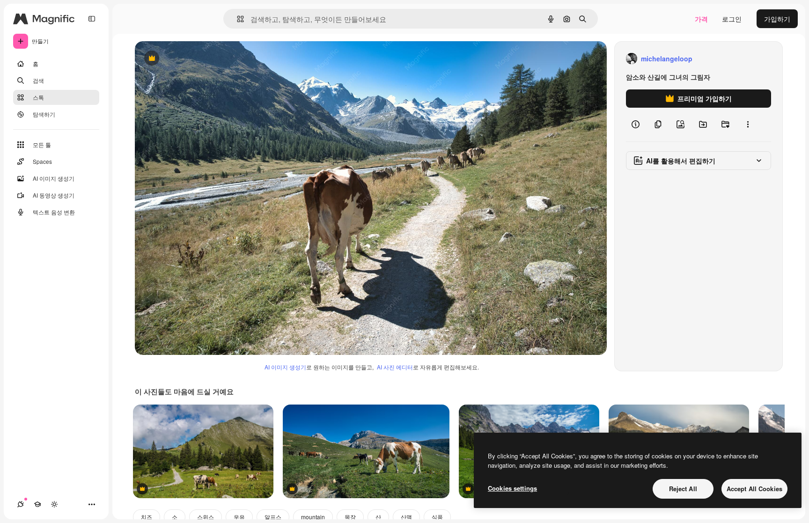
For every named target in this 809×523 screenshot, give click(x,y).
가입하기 (777, 18)
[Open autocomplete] (237, 18)
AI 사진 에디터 (395, 367)
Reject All (683, 488)
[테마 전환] (54, 504)
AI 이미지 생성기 (285, 367)
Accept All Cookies (754, 488)
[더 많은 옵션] (747, 124)
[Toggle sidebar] (91, 18)
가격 (701, 18)
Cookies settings (512, 488)
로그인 (732, 18)
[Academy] (37, 504)
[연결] (20, 504)
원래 (189, 59)
